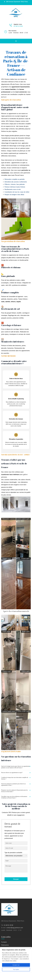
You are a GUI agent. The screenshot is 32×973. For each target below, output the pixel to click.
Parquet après (25, 558)
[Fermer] (30, 948)
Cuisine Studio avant (8, 711)
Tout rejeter (16, 969)
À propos (4, 942)
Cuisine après (25, 671)
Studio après (26, 631)
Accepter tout (16, 965)
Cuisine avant (6, 671)
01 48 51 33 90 (18, 26)
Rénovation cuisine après (22, 519)
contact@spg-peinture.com (14, 927)
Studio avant (6, 631)
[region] (16, 960)
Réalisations (5, 945)
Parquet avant (6, 558)
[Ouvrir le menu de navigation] (16, 41)
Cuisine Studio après (23, 711)
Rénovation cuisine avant (10, 519)
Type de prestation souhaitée (13, 852)
